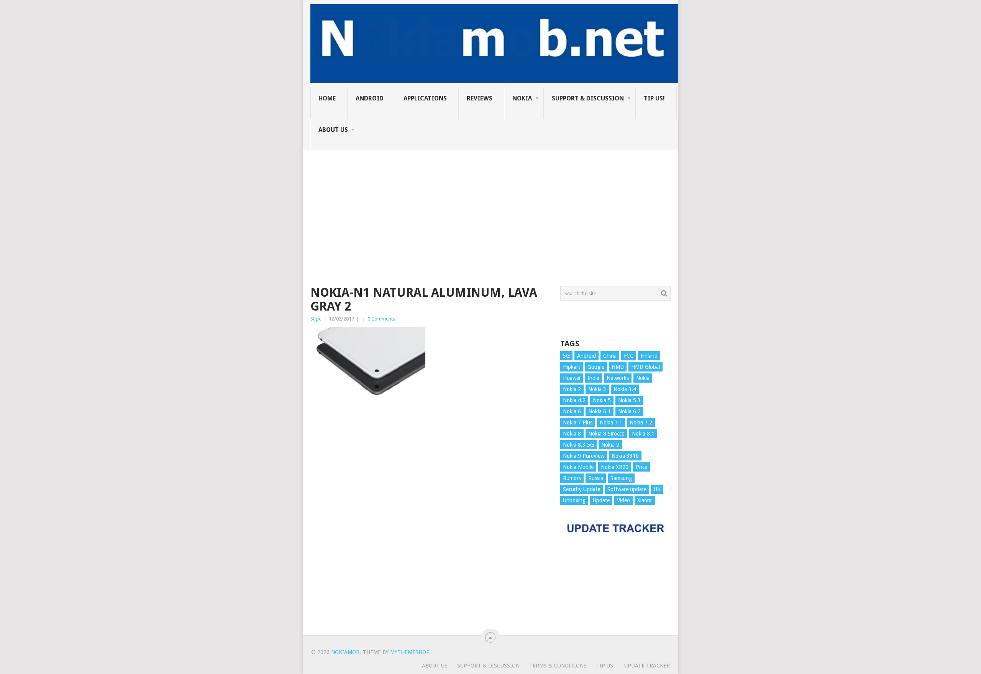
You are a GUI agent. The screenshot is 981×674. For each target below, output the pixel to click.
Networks (618, 378)
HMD (618, 367)
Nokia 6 (572, 411)
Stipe (316, 319)
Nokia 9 (610, 445)
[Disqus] (429, 524)
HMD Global (645, 367)
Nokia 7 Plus (577, 422)
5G (566, 356)
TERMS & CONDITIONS (558, 665)
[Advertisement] (490, 204)
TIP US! (654, 98)
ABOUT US (333, 129)
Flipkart (571, 367)
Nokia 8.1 (643, 434)
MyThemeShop (409, 652)
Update (601, 500)
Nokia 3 (597, 389)
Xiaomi (645, 500)
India (593, 378)
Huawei (571, 378)
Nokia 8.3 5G (578, 445)
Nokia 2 (572, 389)
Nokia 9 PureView (583, 456)
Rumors (572, 478)
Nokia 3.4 (625, 389)
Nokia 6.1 (599, 411)
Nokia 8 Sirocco (606, 434)
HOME (327, 98)
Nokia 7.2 (641, 422)
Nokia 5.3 (629, 400)
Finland (649, 356)
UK (657, 489)
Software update (626, 489)
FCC (628, 356)
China (610, 356)
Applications (425, 98)
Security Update (581, 489)
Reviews (479, 98)
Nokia (522, 98)
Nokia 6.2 (629, 411)
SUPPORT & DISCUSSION (588, 98)
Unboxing (574, 500)
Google (595, 367)
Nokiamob (345, 652)
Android (370, 98)
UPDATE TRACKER (647, 665)
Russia (595, 478)
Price (641, 467)
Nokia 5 (602, 400)
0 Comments (381, 319)
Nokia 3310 (625, 456)
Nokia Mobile (578, 467)
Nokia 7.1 (611, 422)
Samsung (621, 478)
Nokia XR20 (614, 467)
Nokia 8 (572, 434)
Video (623, 500)
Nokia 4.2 (574, 400)
